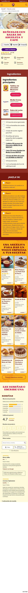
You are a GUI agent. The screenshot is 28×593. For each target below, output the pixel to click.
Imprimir (15, 44)
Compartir (24, 44)
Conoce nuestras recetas (14, 377)
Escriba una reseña (6, 54)
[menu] (2, 5)
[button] (15, 94)
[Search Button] (26, 5)
